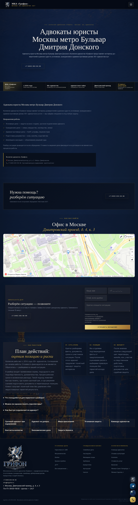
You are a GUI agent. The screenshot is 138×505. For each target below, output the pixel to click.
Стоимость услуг (116, 461)
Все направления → (61, 468)
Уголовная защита (93, 421)
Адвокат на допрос (40, 421)
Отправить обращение (107, 327)
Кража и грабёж (60, 461)
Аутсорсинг (87, 468)
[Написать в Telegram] (133, 486)
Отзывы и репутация (118, 453)
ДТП (56, 465)
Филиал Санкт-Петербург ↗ (120, 468)
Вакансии (114, 465)
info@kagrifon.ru (8, 482)
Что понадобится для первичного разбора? (24, 398)
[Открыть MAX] (133, 493)
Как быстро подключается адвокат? (21, 410)
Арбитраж (86, 461)
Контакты (114, 457)
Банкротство (87, 465)
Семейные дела (88, 450)
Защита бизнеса (65, 430)
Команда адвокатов (120, 421)
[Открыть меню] (131, 4)
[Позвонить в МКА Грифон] (133, 499)
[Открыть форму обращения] (133, 479)
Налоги (85, 472)
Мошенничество (60, 453)
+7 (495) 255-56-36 (33, 66)
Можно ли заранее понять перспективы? (23, 404)
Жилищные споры (89, 457)
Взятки (57, 457)
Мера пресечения (66, 421)
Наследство (87, 453)
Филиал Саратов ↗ (117, 472)
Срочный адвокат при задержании (15, 422)
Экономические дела (41, 430)
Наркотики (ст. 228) (61, 450)
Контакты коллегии (14, 430)
